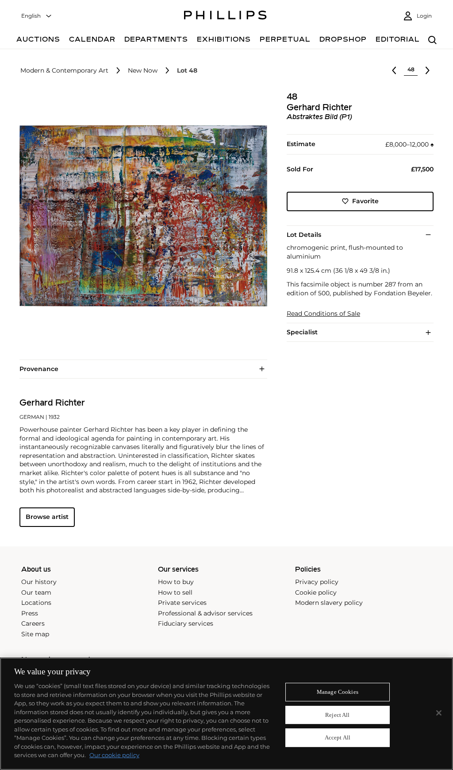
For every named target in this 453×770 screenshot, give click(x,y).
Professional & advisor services (205, 613)
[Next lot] (427, 70)
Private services (182, 603)
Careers (33, 623)
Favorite (365, 201)
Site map (35, 634)
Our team (36, 592)
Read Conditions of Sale (323, 313)
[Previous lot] (394, 70)
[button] (140, 216)
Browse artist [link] (47, 517)
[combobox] (36, 16)
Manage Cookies (337, 692)
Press (29, 613)
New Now (142, 70)
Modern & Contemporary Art (64, 70)
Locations (36, 603)
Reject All (337, 715)
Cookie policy (316, 592)
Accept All (337, 738)
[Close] (439, 713)
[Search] (432, 40)
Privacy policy (316, 582)
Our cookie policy (114, 754)
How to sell (175, 592)
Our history (39, 582)
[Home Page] (225, 16)
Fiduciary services (185, 623)
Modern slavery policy (329, 603)
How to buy (176, 582)
